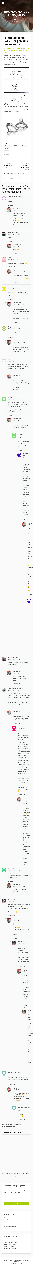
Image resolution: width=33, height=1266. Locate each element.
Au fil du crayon (14, 173)
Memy (9, 327)
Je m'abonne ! (16, 1203)
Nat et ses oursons (13, 196)
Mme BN (10, 899)
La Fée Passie (11, 232)
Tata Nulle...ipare (15, 50)
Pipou (9, 287)
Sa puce (6, 1228)
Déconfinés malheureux (10, 1220)
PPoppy (10, 397)
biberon (10, 177)
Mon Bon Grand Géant (10, 1222)
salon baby (7, 178)
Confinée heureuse (9, 1224)
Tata (11, 178)
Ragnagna (9, 48)
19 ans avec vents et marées (12, 1218)
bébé (22, 175)
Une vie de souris (8, 175)
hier (19, 55)
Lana (24, 177)
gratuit (21, 177)
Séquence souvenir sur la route (24, 167)
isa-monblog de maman (14, 688)
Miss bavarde (11, 657)
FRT (21, 1263)
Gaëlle (9, 258)
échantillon (15, 177)
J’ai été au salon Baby (9, 165)
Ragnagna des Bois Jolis (16, 13)
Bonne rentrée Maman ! (10, 1226)
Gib (9, 359)
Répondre (10, 205)
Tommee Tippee (12, 1072)
